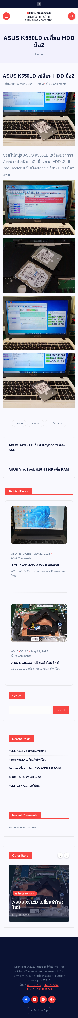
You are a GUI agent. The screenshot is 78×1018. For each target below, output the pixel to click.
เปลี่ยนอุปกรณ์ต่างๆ (14, 83)
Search (17, 695)
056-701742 (34, 984)
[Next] (66, 855)
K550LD (37, 423)
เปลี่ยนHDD (56, 423)
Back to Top (41, 1010)
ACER (27, 553)
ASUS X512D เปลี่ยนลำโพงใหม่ (27, 759)
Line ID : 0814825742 (39, 989)
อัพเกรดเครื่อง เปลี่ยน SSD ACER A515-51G (35, 768)
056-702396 (51, 984)
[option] (39, 893)
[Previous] (60, 855)
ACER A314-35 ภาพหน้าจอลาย (27, 750)
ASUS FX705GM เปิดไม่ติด (25, 777)
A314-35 (16, 553)
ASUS (19, 423)
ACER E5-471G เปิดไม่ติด (24, 785)
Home (39, 54)
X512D (24, 651)
